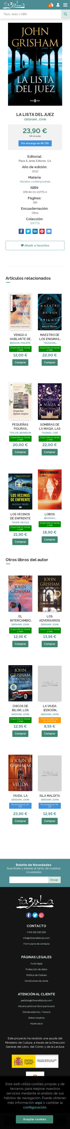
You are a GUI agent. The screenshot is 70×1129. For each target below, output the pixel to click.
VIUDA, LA (20, 796)
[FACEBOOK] (29, 915)
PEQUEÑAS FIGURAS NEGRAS (20, 427)
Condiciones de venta (36, 980)
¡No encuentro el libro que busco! (36, 1006)
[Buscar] (65, 14)
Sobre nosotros (36, 1017)
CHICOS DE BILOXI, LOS (20, 708)
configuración (34, 1107)
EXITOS (35, 223)
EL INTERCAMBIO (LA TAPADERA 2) (20, 619)
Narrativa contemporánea (35, 181)
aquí (38, 1103)
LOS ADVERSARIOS (49, 618)
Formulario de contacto (36, 943)
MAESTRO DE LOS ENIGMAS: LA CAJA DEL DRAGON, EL (49, 337)
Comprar (20, 362)
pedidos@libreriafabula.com (36, 1000)
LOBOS (50, 514)
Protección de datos (36, 969)
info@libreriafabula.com (36, 938)
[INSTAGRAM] (41, 915)
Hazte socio (36, 1023)
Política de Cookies (36, 975)
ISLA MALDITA (50, 796)
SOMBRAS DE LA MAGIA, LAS (49, 426)
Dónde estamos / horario (36, 1012)
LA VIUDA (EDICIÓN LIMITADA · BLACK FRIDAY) (49, 708)
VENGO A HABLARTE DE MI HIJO (20, 337)
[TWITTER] (35, 915)
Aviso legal (36, 963)
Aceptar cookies (34, 1119)
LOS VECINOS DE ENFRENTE (20, 516)
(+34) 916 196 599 (36, 932)
